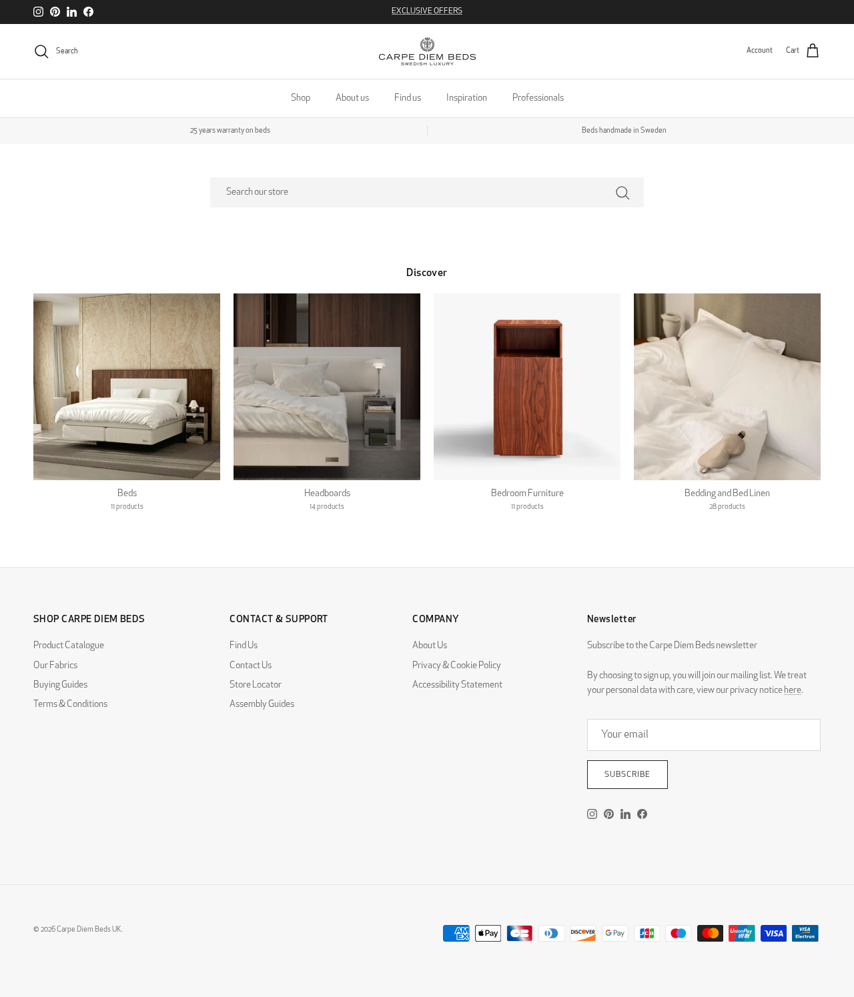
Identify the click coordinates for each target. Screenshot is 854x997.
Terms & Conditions (70, 705)
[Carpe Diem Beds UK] (427, 51)
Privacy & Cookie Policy (456, 666)
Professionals (538, 98)
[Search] (622, 193)
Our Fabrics (55, 666)
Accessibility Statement (457, 685)
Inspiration (466, 98)
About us (352, 98)
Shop (300, 98)
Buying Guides (60, 685)
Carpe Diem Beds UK (89, 930)
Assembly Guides (262, 705)
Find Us (244, 646)
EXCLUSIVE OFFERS (427, 11)
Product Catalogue (68, 646)
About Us (429, 646)
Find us (407, 98)
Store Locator (256, 685)
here (792, 691)
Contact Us (251, 666)
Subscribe (627, 775)
